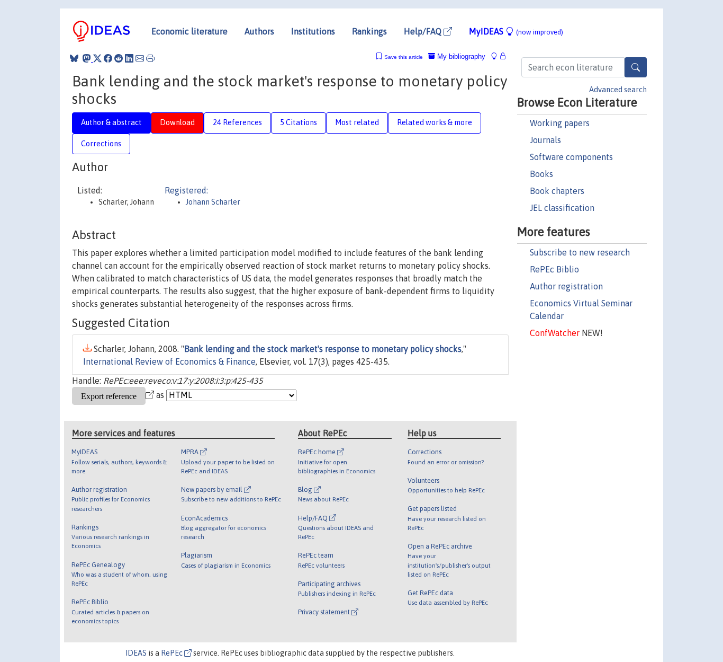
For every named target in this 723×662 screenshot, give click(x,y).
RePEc (172, 653)
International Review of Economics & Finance (169, 361)
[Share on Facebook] (108, 58)
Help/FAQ (424, 31)
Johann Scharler (213, 202)
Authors (259, 31)
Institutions (313, 31)
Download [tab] (177, 122)
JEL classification (562, 208)
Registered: (186, 190)
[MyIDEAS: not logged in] (497, 56)
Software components (571, 157)
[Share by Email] (139, 58)
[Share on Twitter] (97, 58)
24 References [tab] (237, 122)
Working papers (560, 123)
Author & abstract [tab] (111, 122)
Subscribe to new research (580, 252)
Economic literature (189, 31)
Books (541, 174)
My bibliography (460, 56)
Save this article (403, 57)
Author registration (566, 286)
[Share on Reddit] (118, 58)
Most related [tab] (357, 122)
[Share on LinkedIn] (129, 58)
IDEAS (136, 653)
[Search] (636, 67)
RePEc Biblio (554, 269)
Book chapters (557, 191)
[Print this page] (150, 58)
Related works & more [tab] (434, 122)
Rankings (369, 31)
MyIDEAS (516, 31)
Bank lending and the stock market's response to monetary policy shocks (323, 349)
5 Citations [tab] (298, 122)
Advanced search (618, 89)
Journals (545, 140)
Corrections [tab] (101, 143)
